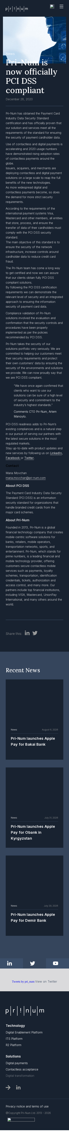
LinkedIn (56, 453)
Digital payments (17, 1063)
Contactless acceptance (22, 1069)
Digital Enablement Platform (24, 1032)
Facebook (13, 458)
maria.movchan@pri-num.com (26, 478)
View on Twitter (46, 981)
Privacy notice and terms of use (27, 1106)
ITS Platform (14, 1038)
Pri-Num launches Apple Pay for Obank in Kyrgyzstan (33, 832)
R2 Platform (13, 1045)
